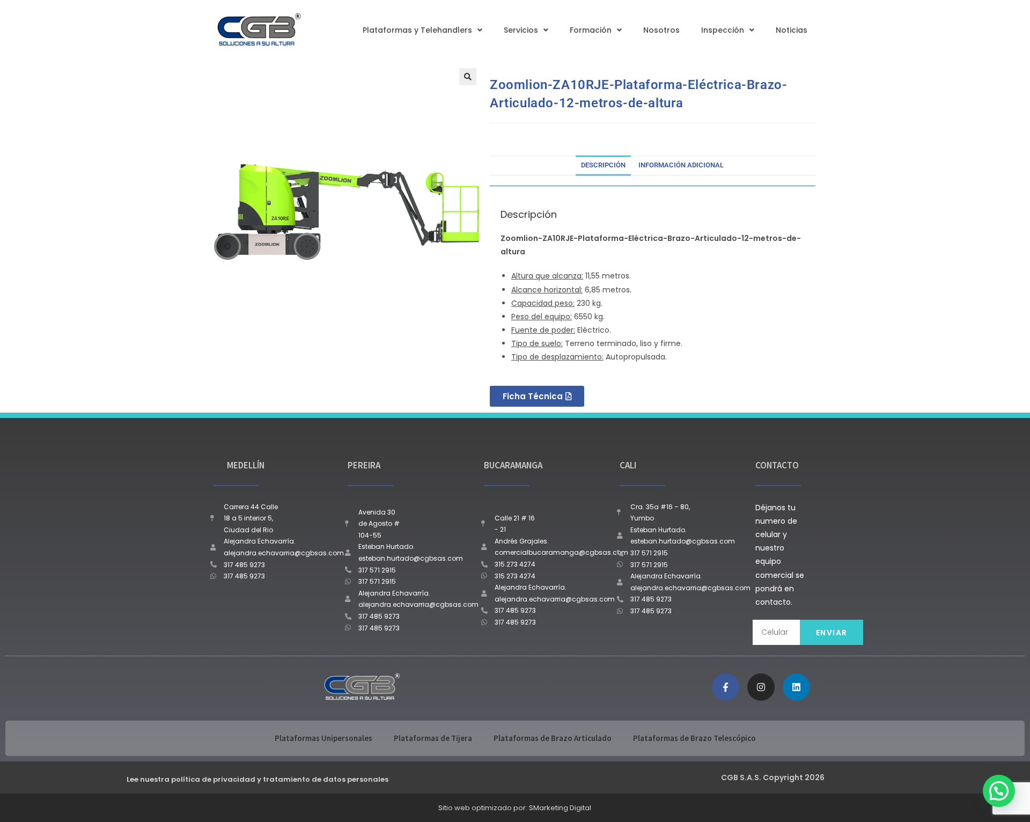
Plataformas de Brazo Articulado (553, 738)
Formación (591, 30)
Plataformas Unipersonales (323, 738)
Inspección (722, 30)
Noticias (791, 30)
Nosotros (661, 30)
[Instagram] (761, 687)
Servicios (521, 30)
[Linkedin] (796, 687)
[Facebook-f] (725, 687)
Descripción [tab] (603, 165)
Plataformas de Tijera (433, 738)
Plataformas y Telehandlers (417, 30)
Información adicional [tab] (681, 165)
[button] (467, 76)
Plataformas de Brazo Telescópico (694, 738)
